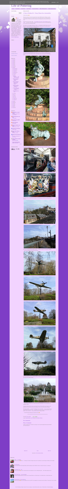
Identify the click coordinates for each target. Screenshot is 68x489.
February (14, 98)
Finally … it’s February (17, 459)
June (14, 93)
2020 (13, 67)
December (14, 68)
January (14, 99)
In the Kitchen (17, 8)
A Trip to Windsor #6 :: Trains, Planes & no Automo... (16, 89)
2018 (13, 102)
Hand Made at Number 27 (14, 53)
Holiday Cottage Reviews (51, 8)
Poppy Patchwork (15, 122)
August (14, 73)
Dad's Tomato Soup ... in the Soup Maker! (20, 474)
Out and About (29, 8)
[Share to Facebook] (35, 416)
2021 (13, 66)
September (15, 72)
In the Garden (23, 8)
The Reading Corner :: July (18, 469)
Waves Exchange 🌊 (15, 140)
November (14, 69)
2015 (13, 106)
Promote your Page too (14, 55)
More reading (14, 123)
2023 (13, 63)
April (14, 95)
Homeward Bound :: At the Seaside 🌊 (20, 479)
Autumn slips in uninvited (15, 126)
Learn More (53, 2)
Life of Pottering (21, 5)
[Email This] (33, 416)
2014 (13, 107)
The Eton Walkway (45, 21)
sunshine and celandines (16, 128)
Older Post (49, 450)
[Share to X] (34, 416)
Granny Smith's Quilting (16, 142)
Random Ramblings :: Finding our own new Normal (16, 86)
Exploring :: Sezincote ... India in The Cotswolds (16, 77)
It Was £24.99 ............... (15, 120)
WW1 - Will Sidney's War (43, 8)
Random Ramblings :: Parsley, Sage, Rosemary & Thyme (16, 82)
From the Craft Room (35, 8)
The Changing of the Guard (38, 21)
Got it (58, 2)
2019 (13, 101)
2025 (13, 61)
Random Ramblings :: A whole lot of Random (16, 79)
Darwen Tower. (14, 129)
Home (13, 8)
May (14, 94)
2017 (13, 103)
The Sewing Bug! (16, 464)
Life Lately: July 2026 (15, 132)
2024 (13, 62)
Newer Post (25, 450)
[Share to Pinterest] (36, 416)
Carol (17, 18)
